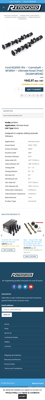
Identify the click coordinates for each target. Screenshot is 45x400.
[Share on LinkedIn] (41, 96)
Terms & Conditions (30, 392)
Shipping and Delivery (12, 355)
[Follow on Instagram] (19, 286)
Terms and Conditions (13, 368)
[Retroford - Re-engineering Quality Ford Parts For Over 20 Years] (24, 7)
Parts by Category (11, 16)
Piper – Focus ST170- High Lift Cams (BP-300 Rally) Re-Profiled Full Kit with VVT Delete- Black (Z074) (33, 243)
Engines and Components (29, 16)
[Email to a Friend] (33, 96)
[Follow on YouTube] (30, 286)
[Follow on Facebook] (14, 286)
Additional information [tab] (12, 116)
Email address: (7, 305)
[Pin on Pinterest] (37, 96)
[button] (29, 1)
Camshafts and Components (15, 17)
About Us (8, 333)
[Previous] (1, 240)
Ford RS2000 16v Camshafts (29, 18)
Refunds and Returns (12, 359)
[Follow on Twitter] (25, 286)
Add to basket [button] (8, 250)
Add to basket (34, 89)
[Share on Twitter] (30, 96)
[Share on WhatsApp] (22, 96)
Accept (22, 396)
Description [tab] (8, 111)
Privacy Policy (9, 364)
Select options (30, 256)
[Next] (43, 240)
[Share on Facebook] (26, 96)
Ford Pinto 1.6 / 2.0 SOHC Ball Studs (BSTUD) (11, 241)
